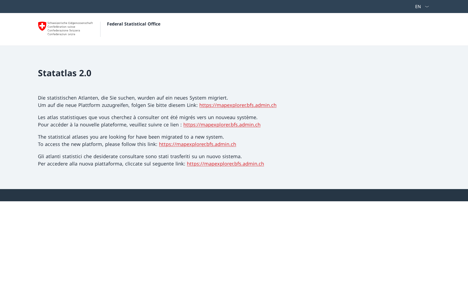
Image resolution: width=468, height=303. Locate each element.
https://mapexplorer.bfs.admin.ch (238, 105)
